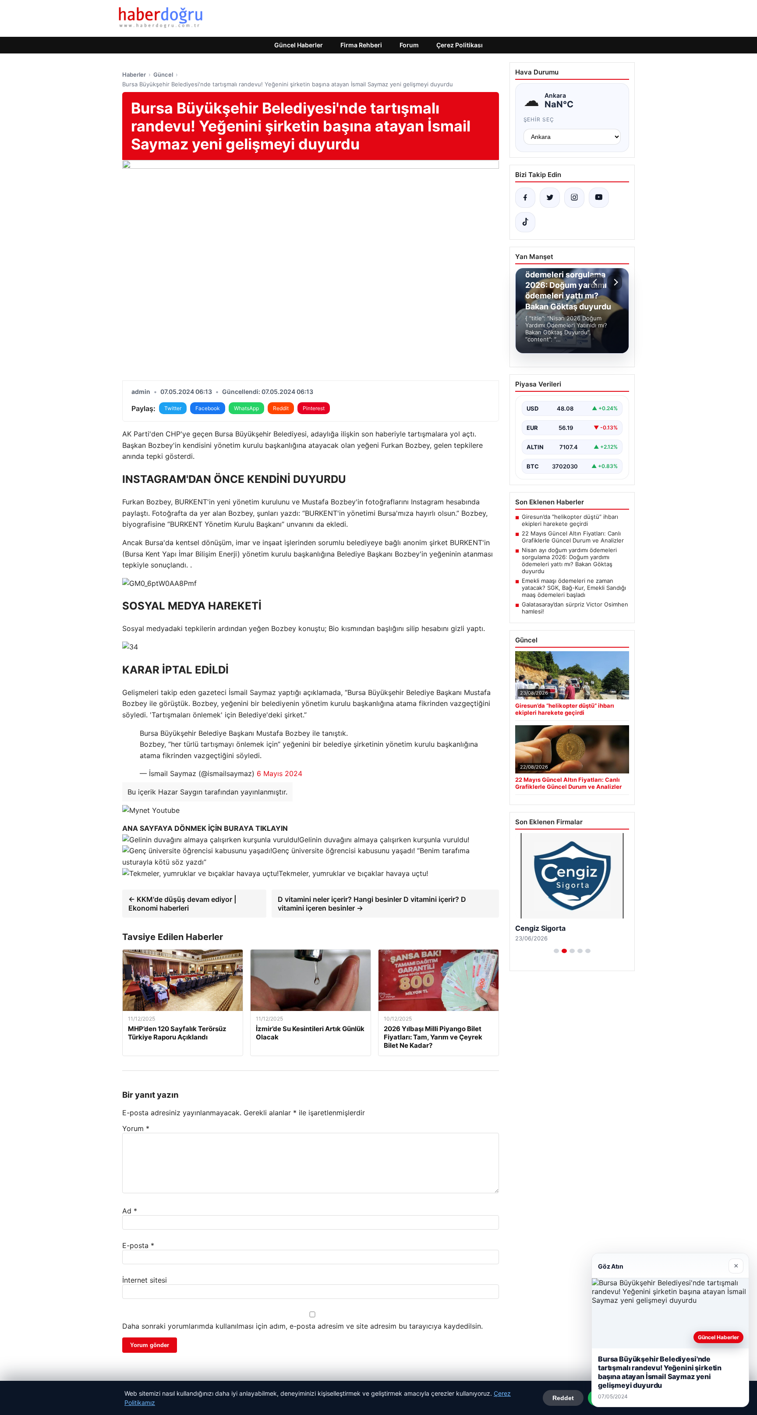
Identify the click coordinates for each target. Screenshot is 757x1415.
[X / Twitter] (550, 198)
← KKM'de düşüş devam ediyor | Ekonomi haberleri (182, 903)
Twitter (172, 408)
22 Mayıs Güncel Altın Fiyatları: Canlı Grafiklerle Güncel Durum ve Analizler (573, 537)
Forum (409, 45)
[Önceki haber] (596, 282)
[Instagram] (574, 198)
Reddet (563, 1397)
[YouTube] (599, 198)
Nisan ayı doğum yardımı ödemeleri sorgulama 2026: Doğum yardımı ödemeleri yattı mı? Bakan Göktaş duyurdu (569, 560)
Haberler (134, 74)
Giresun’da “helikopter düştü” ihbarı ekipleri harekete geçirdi (570, 520)
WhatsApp (246, 408)
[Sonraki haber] (614, 282)
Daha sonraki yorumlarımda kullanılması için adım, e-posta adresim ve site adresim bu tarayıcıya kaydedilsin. (302, 1326)
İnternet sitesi (144, 1280)
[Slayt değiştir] (556, 951)
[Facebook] (525, 198)
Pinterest (314, 408)
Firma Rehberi (361, 45)
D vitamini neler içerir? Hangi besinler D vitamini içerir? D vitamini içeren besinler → (372, 903)
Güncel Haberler (298, 45)
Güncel (163, 74)
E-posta (138, 1245)
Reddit (281, 408)
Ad (129, 1210)
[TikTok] (525, 222)
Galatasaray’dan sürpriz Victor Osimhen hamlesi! (575, 608)
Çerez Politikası (459, 45)
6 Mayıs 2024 (279, 773)
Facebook (207, 408)
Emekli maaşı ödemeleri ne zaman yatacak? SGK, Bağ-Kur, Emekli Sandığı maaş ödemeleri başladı (574, 587)
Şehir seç (539, 119)
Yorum (135, 1128)
